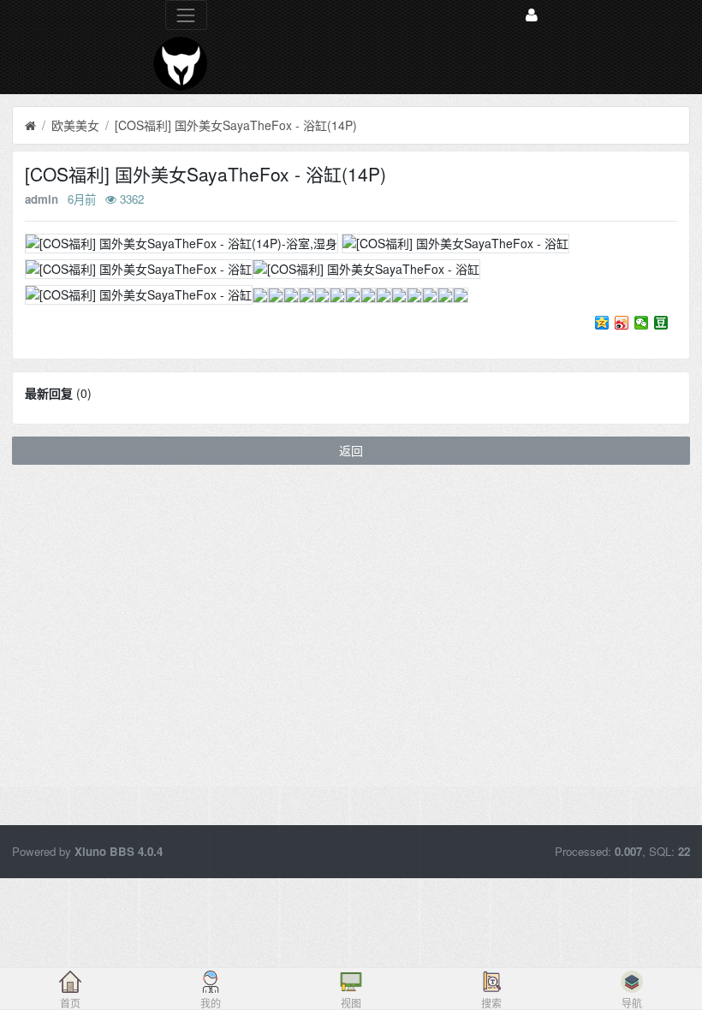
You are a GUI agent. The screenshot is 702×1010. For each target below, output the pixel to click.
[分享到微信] (641, 323)
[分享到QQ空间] (602, 323)
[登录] (532, 15)
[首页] (30, 125)
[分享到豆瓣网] (661, 323)
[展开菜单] (186, 15)
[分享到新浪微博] (622, 323)
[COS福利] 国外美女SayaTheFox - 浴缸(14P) (236, 125)
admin (41, 199)
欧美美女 (75, 125)
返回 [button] (351, 450)
